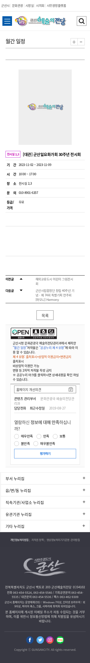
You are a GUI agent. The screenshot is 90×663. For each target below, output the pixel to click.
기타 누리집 (15, 526)
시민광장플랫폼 (56, 5)
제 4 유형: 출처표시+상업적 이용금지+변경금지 (42, 356)
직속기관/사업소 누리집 (25, 502)
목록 (45, 315)
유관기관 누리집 (19, 514)
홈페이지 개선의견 (28, 389)
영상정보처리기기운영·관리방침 (63, 540)
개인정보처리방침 (19, 540)
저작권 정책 (37, 540)
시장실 (29, 5)
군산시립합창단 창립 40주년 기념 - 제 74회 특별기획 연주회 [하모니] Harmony (55, 295)
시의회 (40, 5)
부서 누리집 (15, 478)
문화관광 (17, 5)
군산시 (5, 5)
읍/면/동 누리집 (18, 490)
